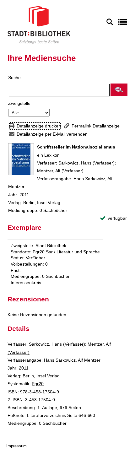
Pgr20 (38, 383)
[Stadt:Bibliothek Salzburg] (39, 24)
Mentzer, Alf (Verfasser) (60, 170)
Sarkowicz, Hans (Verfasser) (86, 162)
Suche (14, 77)
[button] (119, 90)
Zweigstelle (19, 103)
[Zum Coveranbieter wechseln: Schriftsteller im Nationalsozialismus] (21, 159)
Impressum (16, 446)
